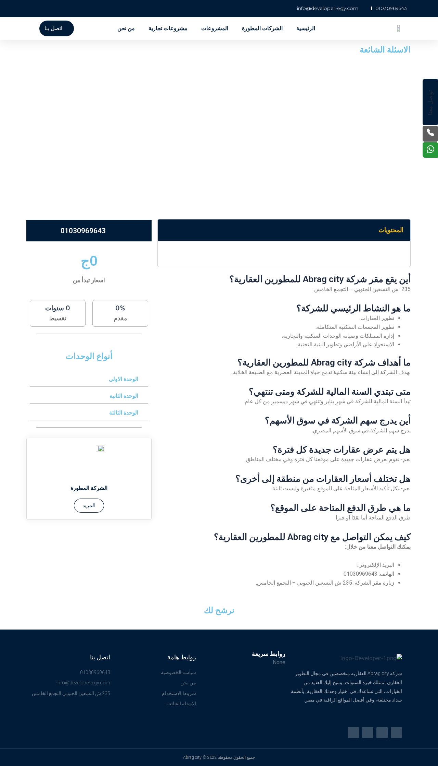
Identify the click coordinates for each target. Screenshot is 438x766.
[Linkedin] (367, 732)
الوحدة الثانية (124, 396)
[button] (56, 28)
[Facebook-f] (382, 732)
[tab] (89, 379)
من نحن (126, 28)
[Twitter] (396, 732)
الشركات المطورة (262, 28)
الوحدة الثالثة (123, 412)
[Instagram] (353, 732)
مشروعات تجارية (168, 28)
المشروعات (214, 28)
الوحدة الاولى (123, 379)
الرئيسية (305, 28)
